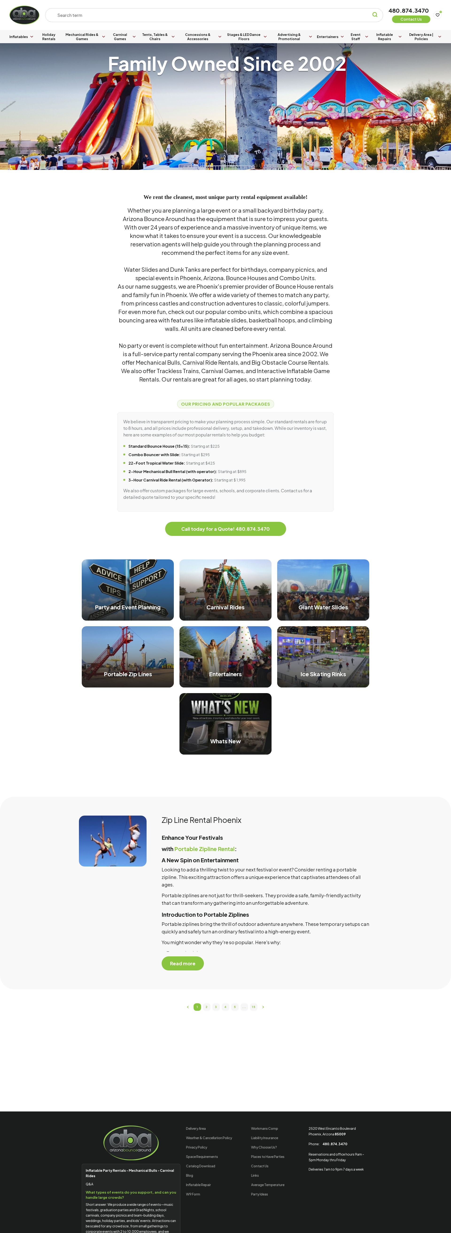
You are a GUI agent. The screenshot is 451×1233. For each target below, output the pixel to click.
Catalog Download (200, 1166)
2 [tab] (207, 1007)
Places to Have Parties (267, 1156)
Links (255, 1175)
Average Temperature (267, 1185)
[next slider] (263, 1007)
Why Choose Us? (264, 1147)
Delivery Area (196, 1128)
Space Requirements (202, 1156)
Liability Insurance (264, 1138)
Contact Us (259, 1166)
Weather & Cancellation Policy (209, 1138)
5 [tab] (235, 1007)
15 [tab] (254, 1007)
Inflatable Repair (198, 1185)
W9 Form (193, 1194)
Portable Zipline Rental (204, 848)
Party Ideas (259, 1194)
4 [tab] (225, 1007)
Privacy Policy (196, 1147)
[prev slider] (188, 1007)
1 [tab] (197, 1007)
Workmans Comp (264, 1128)
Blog (189, 1175)
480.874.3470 (409, 10)
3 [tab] (216, 1007)
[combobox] (211, 15)
